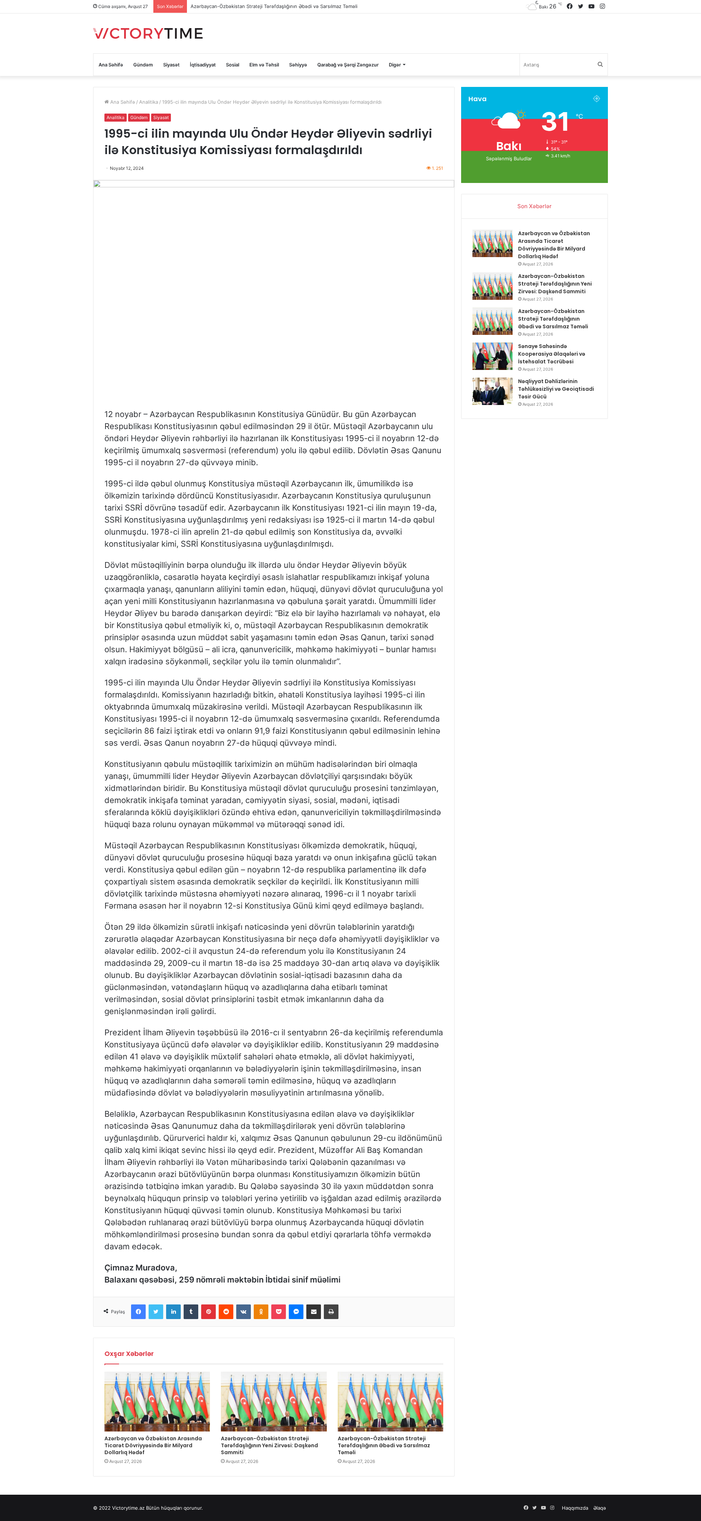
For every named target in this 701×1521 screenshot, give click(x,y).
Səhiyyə (298, 65)
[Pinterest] (208, 1311)
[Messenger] (296, 1311)
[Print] (331, 1311)
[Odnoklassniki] (261, 1311)
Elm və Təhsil (264, 65)
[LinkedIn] (173, 1311)
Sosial (232, 65)
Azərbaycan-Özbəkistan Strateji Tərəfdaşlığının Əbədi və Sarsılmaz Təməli (384, 1445)
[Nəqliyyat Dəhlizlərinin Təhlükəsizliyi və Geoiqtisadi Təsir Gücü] (492, 391)
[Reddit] (226, 1311)
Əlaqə (599, 1508)
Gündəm (143, 65)
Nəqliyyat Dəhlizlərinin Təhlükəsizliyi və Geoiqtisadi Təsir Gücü (556, 389)
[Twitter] (156, 1311)
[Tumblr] (191, 1311)
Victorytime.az (128, 1508)
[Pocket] (278, 1311)
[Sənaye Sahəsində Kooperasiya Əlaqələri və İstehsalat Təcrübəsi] (492, 356)
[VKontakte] (243, 1311)
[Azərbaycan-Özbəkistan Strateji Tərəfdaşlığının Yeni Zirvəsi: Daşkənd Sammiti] (273, 1401)
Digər (395, 65)
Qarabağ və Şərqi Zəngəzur (348, 65)
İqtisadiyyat (203, 65)
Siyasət (171, 65)
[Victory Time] (148, 33)
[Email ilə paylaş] (313, 1311)
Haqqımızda (575, 1508)
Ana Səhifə (111, 65)
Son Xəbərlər (534, 206)
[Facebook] (138, 1311)
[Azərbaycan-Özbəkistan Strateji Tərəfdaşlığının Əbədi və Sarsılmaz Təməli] (390, 1401)
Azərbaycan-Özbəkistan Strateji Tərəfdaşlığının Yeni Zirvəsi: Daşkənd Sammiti (269, 1445)
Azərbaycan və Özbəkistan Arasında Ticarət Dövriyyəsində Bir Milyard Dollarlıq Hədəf (153, 1445)
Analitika (148, 102)
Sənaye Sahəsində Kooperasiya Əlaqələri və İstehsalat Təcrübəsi (264, 6)
